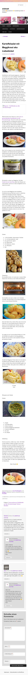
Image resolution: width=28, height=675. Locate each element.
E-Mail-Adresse (8, 654)
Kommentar (8, 628)
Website (6, 661)
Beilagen (4, 492)
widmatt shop (5, 28)
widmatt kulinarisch (21, 28)
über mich (4, 31)
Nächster (23, 36)
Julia (5, 570)
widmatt (5, 8)
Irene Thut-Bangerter (17, 491)
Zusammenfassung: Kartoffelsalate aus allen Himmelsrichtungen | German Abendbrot (13, 504)
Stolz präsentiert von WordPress (17, 672)
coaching (9, 25)
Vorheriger (5, 36)
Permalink (4, 493)
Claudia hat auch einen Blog (8, 182)
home (3, 25)
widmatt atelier (16, 25)
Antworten (6, 533)
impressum (6, 672)
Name (7, 646)
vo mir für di (12, 28)
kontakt (10, 31)
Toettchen (6, 515)
